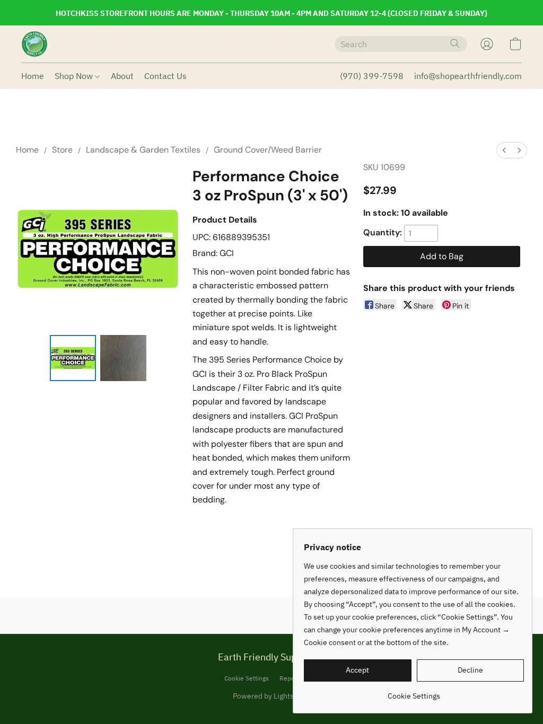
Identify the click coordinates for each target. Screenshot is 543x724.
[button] (34, 44)
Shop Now (75, 75)
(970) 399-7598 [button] (372, 75)
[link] (414, 692)
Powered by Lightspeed (272, 696)
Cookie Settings (246, 678)
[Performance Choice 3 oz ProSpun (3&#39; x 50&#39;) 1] (123, 358)
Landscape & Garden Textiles (143, 149)
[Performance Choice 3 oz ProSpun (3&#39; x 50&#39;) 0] (73, 358)
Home (32, 75)
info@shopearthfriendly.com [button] (468, 75)
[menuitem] (504, 150)
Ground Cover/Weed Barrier (268, 149)
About (122, 75)
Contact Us (165, 75)
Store (62, 149)
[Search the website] (455, 43)
